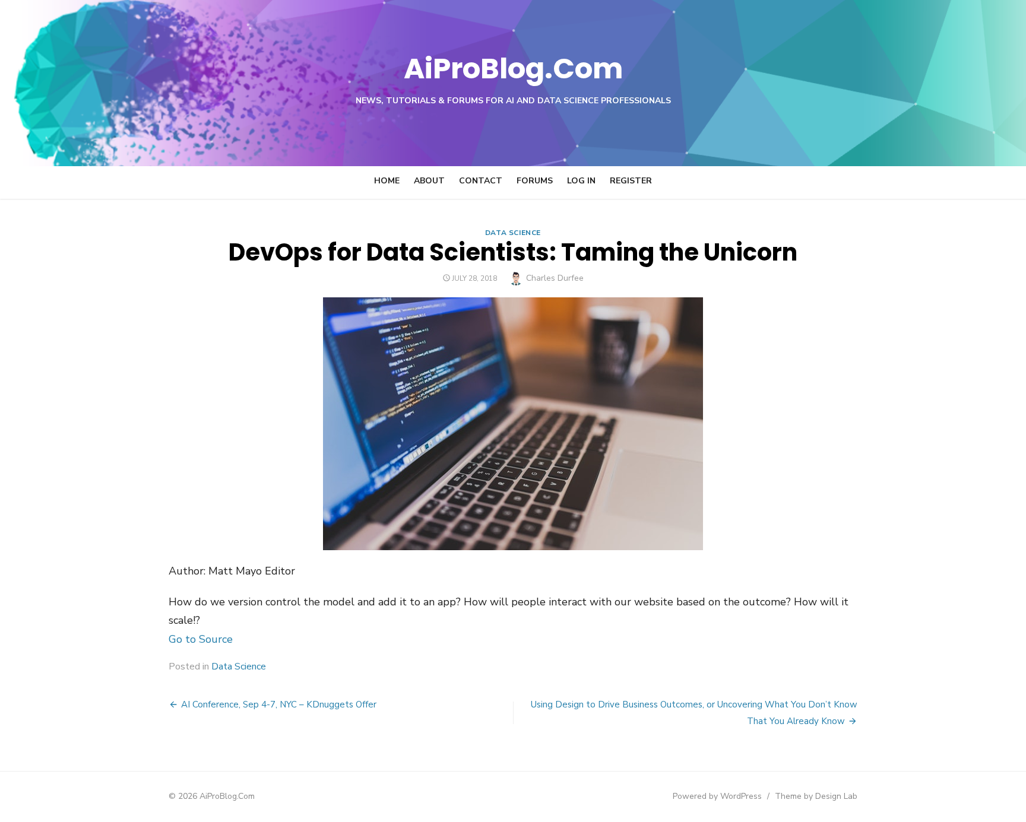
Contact (480, 180)
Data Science (513, 232)
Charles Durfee (555, 278)
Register (631, 180)
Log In (581, 180)
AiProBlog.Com (513, 68)
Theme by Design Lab (816, 796)
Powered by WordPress (717, 796)
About (429, 180)
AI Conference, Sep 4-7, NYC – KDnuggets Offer (278, 704)
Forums (535, 180)
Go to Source (201, 639)
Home (387, 180)
